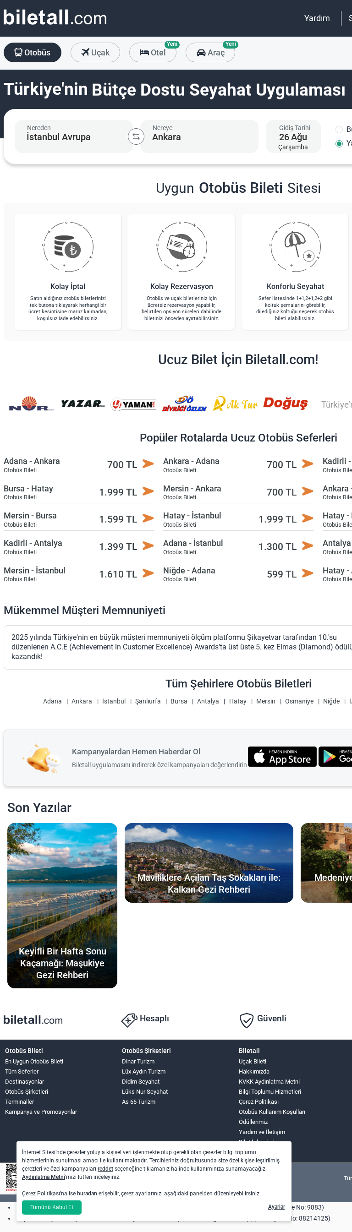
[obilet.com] (55, 25)
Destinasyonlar (24, 1081)
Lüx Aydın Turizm (143, 1071)
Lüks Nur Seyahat (145, 1091)
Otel (162, 50)
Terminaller (19, 1101)
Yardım (317, 18)
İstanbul (114, 701)
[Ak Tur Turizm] (184, 409)
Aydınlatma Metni (43, 1177)
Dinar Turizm (138, 1061)
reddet (105, 1169)
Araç (220, 50)
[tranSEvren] (286, 409)
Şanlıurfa (148, 701)
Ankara (82, 701)
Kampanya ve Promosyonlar (41, 1111)
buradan (87, 1193)
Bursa (178, 701)
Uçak (99, 52)
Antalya (208, 701)
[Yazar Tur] (32, 409)
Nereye (162, 127)
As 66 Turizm (138, 1101)
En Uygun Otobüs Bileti (34, 1061)
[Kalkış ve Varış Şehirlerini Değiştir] (136, 136)
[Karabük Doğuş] (235, 409)
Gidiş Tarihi (294, 127)
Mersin (265, 701)
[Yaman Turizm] (82, 409)
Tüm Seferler (21, 1071)
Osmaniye (299, 701)
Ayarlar (276, 1207)
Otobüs (36, 52)
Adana (52, 701)
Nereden (39, 127)
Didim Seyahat (141, 1081)
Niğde (331, 701)
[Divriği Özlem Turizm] (133, 409)
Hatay (238, 701)
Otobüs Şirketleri (26, 1091)
